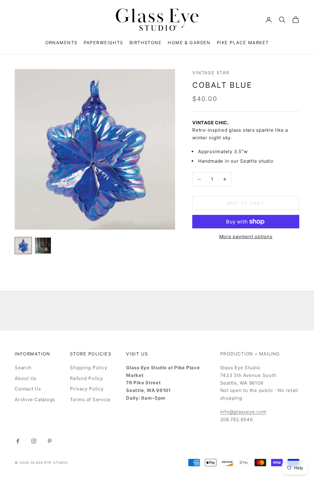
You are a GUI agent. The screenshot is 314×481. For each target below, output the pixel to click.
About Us (25, 378)
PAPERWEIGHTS (103, 42)
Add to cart (246, 203)
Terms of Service (90, 399)
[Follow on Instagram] (34, 441)
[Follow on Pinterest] (50, 441)
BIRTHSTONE (145, 42)
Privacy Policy (87, 389)
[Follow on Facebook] (18, 441)
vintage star (210, 72)
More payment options (246, 236)
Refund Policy (86, 378)
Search (23, 367)
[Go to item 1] (23, 245)
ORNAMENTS (61, 42)
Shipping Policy (88, 367)
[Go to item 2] (43, 245)
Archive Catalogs (35, 399)
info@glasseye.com (243, 412)
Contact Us (28, 389)
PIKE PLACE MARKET (243, 42)
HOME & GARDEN (189, 42)
